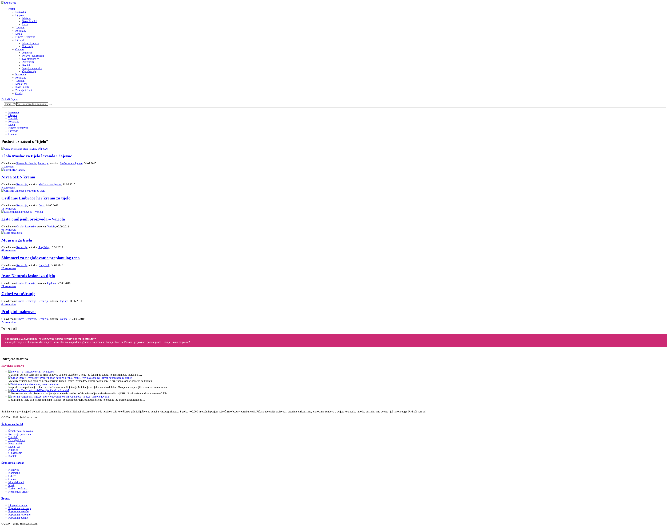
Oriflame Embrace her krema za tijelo (35, 198)
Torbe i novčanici (17, 488)
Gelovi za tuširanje (18, 293)
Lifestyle (20, 40)
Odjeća (12, 475)
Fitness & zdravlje (25, 36)
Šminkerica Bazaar (12, 462)
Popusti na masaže (18, 511)
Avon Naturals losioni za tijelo (28, 275)
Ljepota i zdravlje (17, 505)
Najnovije (13, 469)
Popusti (5, 498)
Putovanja (27, 46)
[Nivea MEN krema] (13, 169)
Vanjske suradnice (32, 68)
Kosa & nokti (29, 21)
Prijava (14, 99)
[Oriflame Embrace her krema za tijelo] (23, 190)
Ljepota (19, 15)
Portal (11, 8)
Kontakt (26, 65)
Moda (18, 33)
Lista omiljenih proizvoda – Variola (33, 219)
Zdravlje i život (23, 90)
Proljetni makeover (18, 311)
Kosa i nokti (22, 86)
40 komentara (8, 304)
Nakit (11, 485)
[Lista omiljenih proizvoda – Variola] (22, 211)
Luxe (25, 24)
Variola (51, 226)
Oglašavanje (29, 71)
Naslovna (20, 11)
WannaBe (65, 318)
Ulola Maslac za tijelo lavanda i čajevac (36, 156)
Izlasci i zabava (30, 43)
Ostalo (18, 93)
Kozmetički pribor (18, 491)
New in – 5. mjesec (43, 371)
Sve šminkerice (30, 58)
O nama (19, 49)
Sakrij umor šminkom (46, 384)
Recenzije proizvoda (19, 434)
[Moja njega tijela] (11, 232)
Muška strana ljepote (71, 163)
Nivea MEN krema (18, 177)
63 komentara (8, 229)
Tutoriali (20, 27)
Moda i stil (21, 83)
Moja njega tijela (16, 240)
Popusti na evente (18, 517)
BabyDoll (44, 265)
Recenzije (20, 30)
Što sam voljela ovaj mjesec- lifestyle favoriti (84, 396)
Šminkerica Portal (12, 424)
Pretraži (5, 99)
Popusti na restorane (19, 514)
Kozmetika (14, 472)
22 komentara (8, 322)
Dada (42, 205)
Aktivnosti (28, 61)
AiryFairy (43, 247)
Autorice (27, 52)
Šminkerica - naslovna (20, 430)
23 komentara (8, 268)
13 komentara (8, 208)
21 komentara (8, 286)
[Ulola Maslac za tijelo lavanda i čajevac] (24, 148)
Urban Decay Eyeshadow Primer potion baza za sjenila (102, 377)
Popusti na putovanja (19, 508)
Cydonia (52, 283)
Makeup (26, 18)
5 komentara (8, 187)
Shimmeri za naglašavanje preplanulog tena (40, 258)
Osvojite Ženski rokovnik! (54, 390)
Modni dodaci (16, 482)
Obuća (12, 479)
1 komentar (7, 166)
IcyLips (64, 301)
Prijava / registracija (33, 55)
